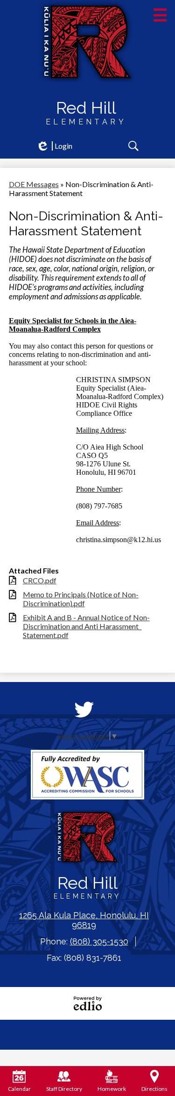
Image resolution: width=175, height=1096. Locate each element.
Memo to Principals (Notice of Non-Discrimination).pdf (81, 599)
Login (54, 146)
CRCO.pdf (39, 580)
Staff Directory (64, 1088)
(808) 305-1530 (99, 941)
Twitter (84, 709)
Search (133, 146)
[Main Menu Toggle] (160, 15)
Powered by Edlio (87, 1003)
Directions (154, 1088)
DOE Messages (34, 184)
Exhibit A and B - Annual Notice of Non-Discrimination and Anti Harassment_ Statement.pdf (86, 626)
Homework (112, 1088)
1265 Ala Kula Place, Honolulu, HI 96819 (84, 920)
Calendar (19, 1088)
